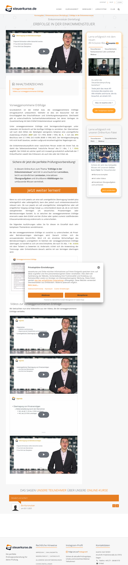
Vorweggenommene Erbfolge (23, 89)
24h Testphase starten (104, 110)
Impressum (40, 552)
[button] (118, 9)
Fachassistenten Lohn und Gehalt (102, 52)
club (112, 9)
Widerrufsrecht (42, 556)
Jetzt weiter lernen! (44, 190)
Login (119, 2)
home (59, 9)
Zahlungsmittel (52, 552)
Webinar (93, 54)
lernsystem (100, 9)
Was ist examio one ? (104, 103)
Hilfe (111, 2)
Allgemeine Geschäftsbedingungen (49, 560)
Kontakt (103, 2)
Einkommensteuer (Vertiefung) (57, 15)
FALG (92, 141)
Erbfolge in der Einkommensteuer (82, 15)
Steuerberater (95, 49)
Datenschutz (55, 556)
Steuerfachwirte (110, 49)
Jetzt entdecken (108, 190)
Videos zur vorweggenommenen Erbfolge (27, 91)
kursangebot (72, 9)
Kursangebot (39, 15)
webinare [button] (86, 9)
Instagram (83, 552)
